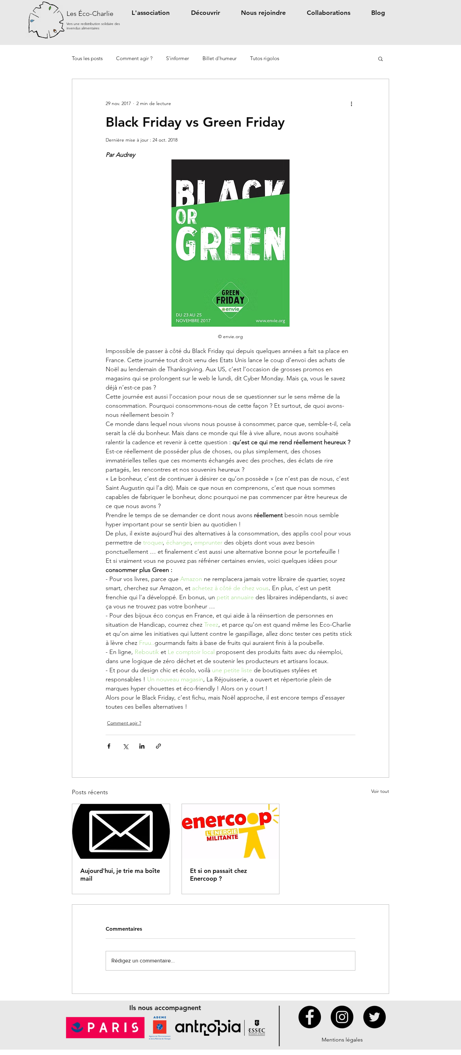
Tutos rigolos (264, 58)
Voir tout (380, 791)
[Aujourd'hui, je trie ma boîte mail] (121, 831)
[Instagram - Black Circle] (342, 1017)
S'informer (177, 58)
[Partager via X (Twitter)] (125, 746)
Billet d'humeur (219, 58)
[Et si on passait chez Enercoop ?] (230, 831)
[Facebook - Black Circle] (309, 1017)
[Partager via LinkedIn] (142, 746)
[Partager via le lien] (158, 746)
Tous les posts (87, 58)
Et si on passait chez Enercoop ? (218, 874)
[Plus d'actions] (351, 103)
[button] (150, 13)
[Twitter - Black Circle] (374, 1017)
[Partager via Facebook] (109, 746)
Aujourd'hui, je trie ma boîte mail (120, 874)
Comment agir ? (134, 58)
